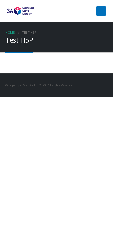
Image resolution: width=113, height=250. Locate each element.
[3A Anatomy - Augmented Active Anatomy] (20, 11)
